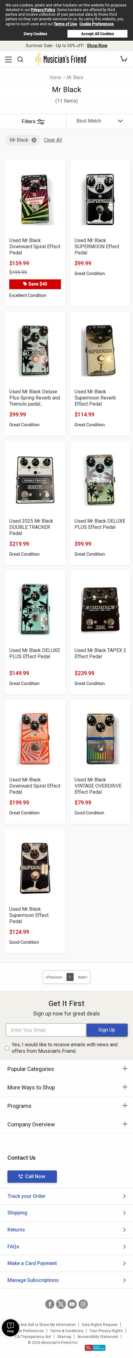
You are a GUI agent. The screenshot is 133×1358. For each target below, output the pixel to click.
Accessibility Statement (97, 1337)
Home (55, 77)
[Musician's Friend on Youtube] (72, 1304)
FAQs (13, 1247)
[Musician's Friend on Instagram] (83, 1304)
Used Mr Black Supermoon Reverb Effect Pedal (95, 398)
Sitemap (64, 1337)
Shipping (17, 1213)
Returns (16, 1230)
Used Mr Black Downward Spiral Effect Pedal (34, 246)
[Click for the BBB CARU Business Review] (95, 1348)
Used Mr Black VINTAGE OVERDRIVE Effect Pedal (98, 786)
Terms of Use (65, 24)
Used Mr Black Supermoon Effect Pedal (29, 915)
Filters (29, 121)
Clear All (53, 140)
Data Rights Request (100, 1325)
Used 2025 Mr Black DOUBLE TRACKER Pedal (31, 527)
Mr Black (19, 140)
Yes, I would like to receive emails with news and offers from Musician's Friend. (65, 1048)
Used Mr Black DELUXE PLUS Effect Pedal (100, 524)
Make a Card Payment (32, 1263)
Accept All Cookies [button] (97, 34)
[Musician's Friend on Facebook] (49, 1304)
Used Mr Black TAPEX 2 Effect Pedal (100, 653)
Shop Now (97, 45)
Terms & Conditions (67, 1331)
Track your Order (26, 1196)
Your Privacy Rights (106, 1331)
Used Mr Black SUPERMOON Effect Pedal (97, 246)
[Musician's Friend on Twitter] (60, 1304)
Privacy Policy (43, 10)
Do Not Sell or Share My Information (45, 1325)
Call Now (35, 1176)
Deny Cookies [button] (35, 34)
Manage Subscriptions (33, 1280)
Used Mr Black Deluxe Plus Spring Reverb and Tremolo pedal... (34, 398)
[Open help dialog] (10, 1327)
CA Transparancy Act (33, 1337)
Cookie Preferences (96, 24)
